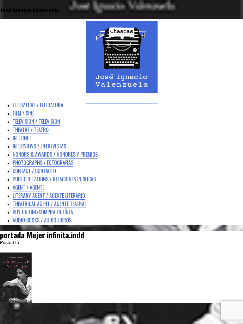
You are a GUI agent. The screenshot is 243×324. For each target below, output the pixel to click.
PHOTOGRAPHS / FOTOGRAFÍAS (43, 162)
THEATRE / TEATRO (31, 130)
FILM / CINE (23, 113)
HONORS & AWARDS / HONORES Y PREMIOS (55, 154)
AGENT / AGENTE (28, 187)
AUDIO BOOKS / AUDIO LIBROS (42, 220)
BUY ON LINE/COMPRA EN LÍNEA (43, 212)
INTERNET (22, 138)
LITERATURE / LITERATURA (38, 105)
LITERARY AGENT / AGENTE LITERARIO (49, 195)
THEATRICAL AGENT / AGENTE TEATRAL (49, 204)
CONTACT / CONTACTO (34, 171)
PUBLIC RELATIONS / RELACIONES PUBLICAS (54, 179)
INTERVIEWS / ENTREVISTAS (39, 146)
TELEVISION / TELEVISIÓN (36, 121)
